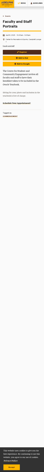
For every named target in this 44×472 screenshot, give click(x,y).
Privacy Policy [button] (11, 460)
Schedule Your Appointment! (17, 103)
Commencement (10, 116)
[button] (22, 3)
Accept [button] (11, 467)
